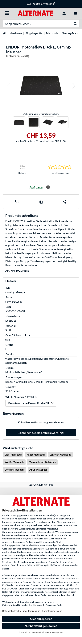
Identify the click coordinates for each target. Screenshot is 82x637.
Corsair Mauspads (15, 469)
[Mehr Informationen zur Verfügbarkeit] (48, 187)
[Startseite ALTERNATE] (35, 13)
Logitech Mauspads (60, 454)
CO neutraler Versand (41, 3)
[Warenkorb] (75, 13)
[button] (8, 85)
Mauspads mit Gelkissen (42, 462)
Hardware (16, 33)
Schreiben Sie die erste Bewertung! (41, 432)
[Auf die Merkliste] (17, 202)
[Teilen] (64, 202)
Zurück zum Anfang (41, 484)
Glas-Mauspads (13, 454)
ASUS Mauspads (38, 469)
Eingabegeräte (34, 33)
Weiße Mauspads (14, 462)
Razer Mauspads (36, 454)
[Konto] (64, 13)
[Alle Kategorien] (7, 13)
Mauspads (52, 33)
